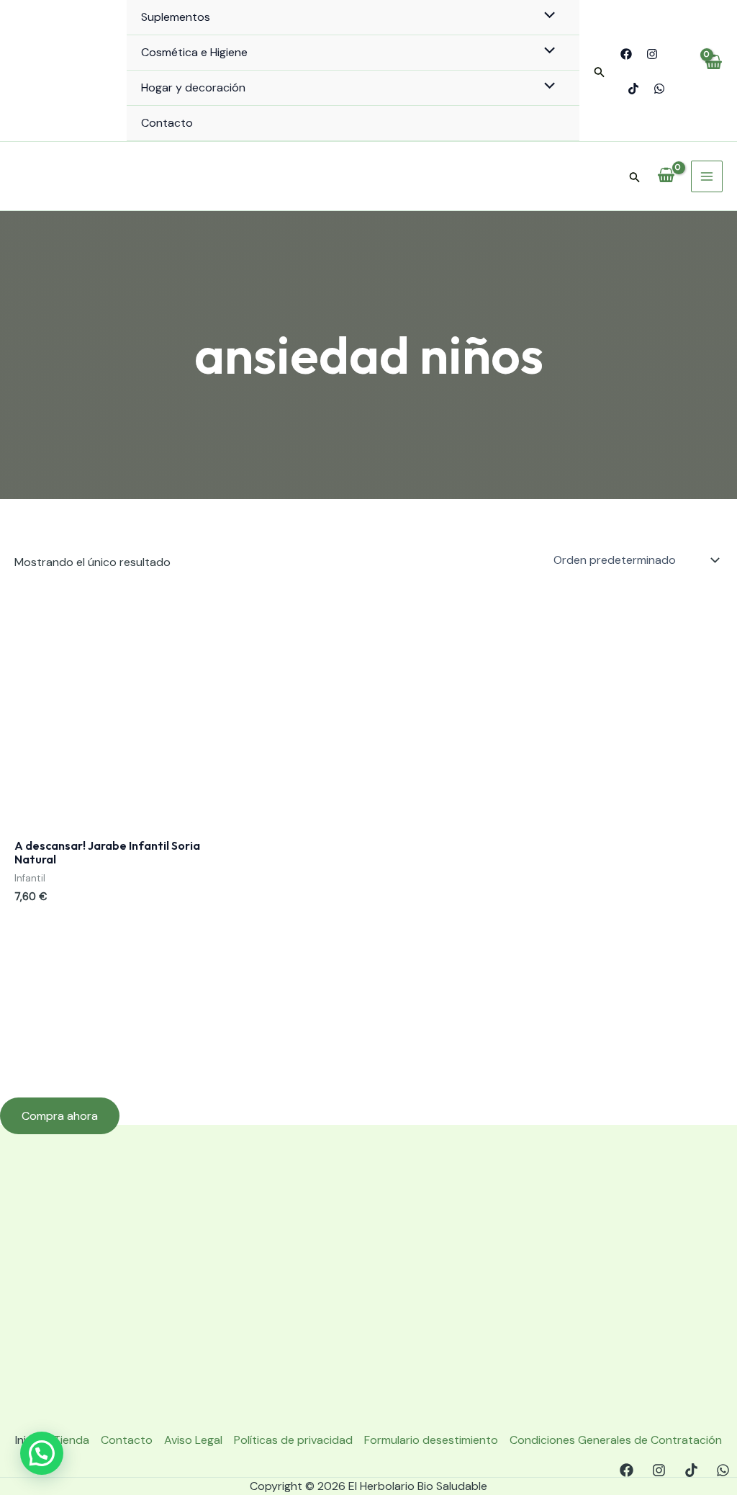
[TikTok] (633, 88)
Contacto (167, 122)
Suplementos (175, 16)
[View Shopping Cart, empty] (713, 71)
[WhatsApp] (659, 88)
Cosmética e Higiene (194, 52)
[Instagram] (652, 54)
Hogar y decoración (193, 87)
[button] (599, 72)
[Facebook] (626, 54)
